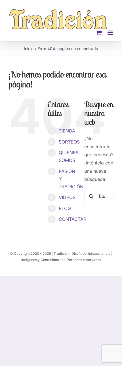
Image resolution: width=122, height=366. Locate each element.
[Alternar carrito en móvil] (99, 33)
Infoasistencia (99, 253)
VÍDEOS (67, 197)
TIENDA (67, 131)
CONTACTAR (72, 219)
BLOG (65, 208)
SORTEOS (69, 142)
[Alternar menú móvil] (110, 33)
